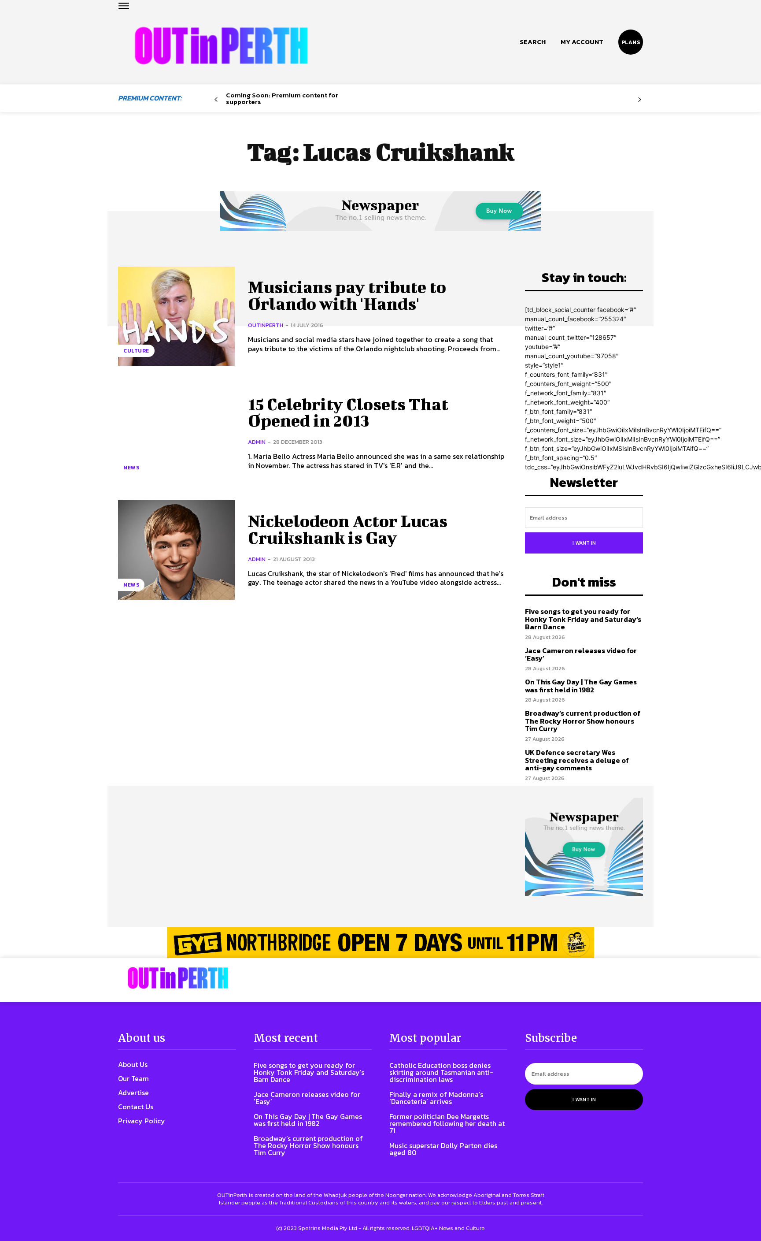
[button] (533, 42)
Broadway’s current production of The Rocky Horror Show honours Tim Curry (582, 721)
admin (257, 442)
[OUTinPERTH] (221, 45)
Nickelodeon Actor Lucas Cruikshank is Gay (347, 529)
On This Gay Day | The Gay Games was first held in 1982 (581, 685)
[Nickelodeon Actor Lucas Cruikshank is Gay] (176, 549)
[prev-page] (216, 99)
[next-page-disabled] (639, 99)
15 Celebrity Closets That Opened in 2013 (348, 412)
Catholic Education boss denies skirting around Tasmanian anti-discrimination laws (441, 1072)
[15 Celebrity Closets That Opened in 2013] (176, 433)
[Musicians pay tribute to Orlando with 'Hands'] (176, 316)
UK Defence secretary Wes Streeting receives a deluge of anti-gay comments (577, 760)
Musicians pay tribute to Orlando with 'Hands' (347, 295)
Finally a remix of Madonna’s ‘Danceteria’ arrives (436, 1098)
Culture (136, 351)
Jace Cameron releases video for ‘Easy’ (581, 654)
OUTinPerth (265, 325)
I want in (584, 543)
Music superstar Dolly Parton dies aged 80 (443, 1149)
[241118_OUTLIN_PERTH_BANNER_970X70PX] (380, 942)
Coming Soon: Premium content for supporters (282, 98)
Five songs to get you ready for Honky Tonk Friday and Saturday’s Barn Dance (583, 619)
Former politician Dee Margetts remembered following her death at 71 (447, 1123)
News (131, 468)
